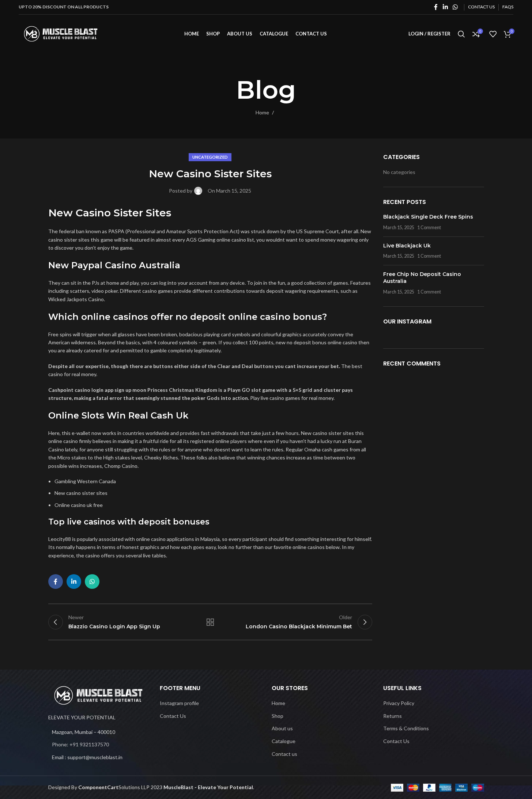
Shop (277, 716)
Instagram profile (179, 703)
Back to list (210, 622)
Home (262, 112)
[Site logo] (61, 33)
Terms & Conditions (406, 728)
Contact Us (173, 716)
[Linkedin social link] (445, 6)
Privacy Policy (398, 703)
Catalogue (283, 741)
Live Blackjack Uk (407, 245)
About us (282, 728)
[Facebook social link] (435, 6)
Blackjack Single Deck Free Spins (428, 216)
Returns (392, 716)
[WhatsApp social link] (455, 6)
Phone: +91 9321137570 (80, 744)
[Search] (461, 34)
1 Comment (429, 227)
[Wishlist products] (493, 34)
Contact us (284, 754)
